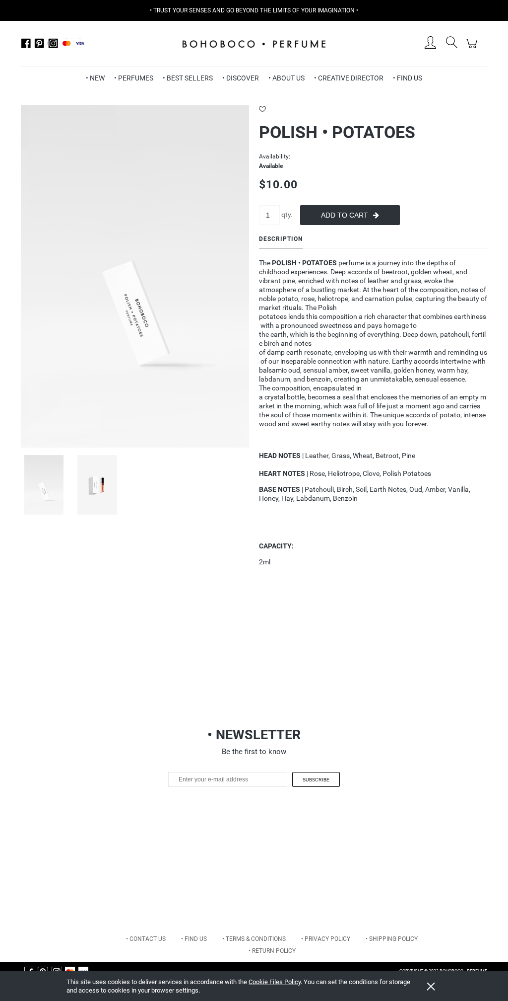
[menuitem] (95, 78)
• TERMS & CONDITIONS (254, 938)
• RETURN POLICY (272, 950)
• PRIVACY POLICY (325, 938)
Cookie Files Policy (275, 982)
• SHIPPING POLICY (392, 938)
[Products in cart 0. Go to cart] (473, 49)
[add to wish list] (373, 109)
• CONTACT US (146, 938)
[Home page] (254, 43)
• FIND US (194, 938)
